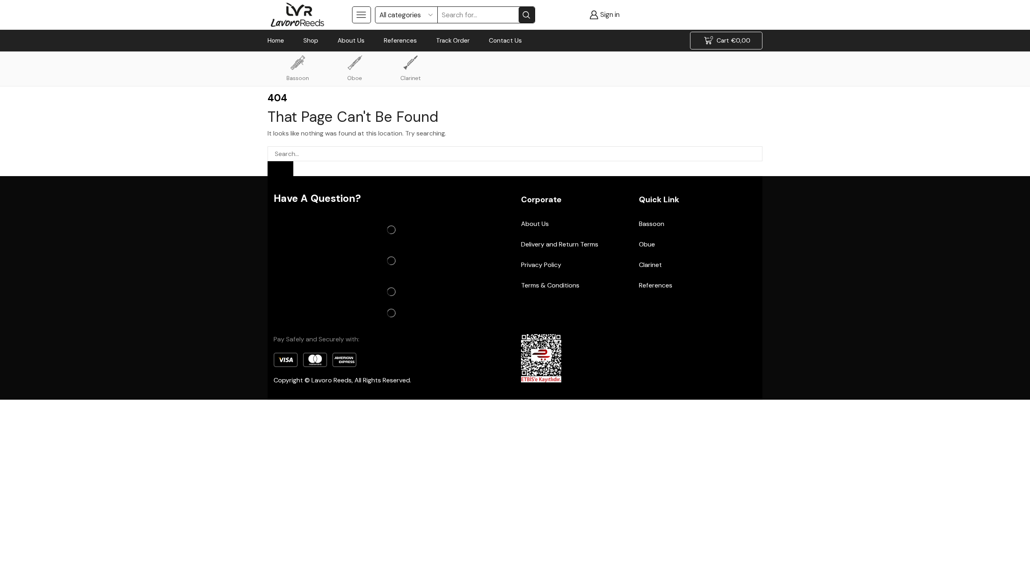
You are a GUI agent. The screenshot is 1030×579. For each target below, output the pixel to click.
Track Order (453, 41)
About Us (351, 41)
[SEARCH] (280, 168)
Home (276, 41)
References (400, 41)
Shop (310, 41)
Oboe (354, 78)
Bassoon (297, 78)
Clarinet (410, 78)
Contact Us (505, 41)
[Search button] (527, 15)
